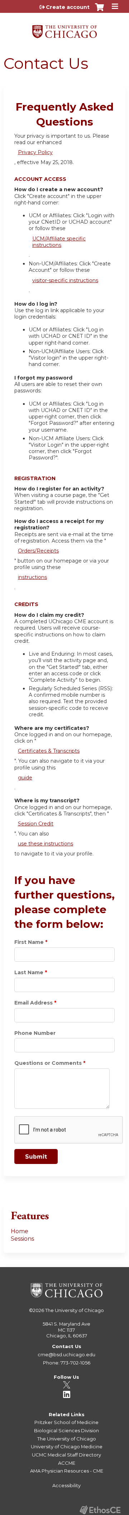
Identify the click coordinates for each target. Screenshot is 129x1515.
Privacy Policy (35, 152)
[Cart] (99, 10)
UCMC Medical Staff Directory (66, 1455)
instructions (32, 577)
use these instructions (45, 843)
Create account (68, 7)
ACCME (66, 1463)
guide (25, 777)
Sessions (22, 1238)
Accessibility (66, 1485)
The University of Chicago (74, 1310)
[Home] (64, 29)
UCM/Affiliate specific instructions (59, 241)
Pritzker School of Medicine (66, 1422)
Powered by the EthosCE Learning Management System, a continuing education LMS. (100, 1510)
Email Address (33, 1003)
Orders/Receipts (38, 551)
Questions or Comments (48, 1063)
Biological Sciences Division (66, 1430)
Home (19, 1231)
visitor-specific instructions (65, 280)
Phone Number (35, 1033)
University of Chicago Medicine (66, 1446)
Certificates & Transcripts (49, 751)
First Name (29, 942)
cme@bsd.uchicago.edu (66, 1354)
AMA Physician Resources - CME (66, 1471)
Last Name (28, 972)
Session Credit (35, 823)
